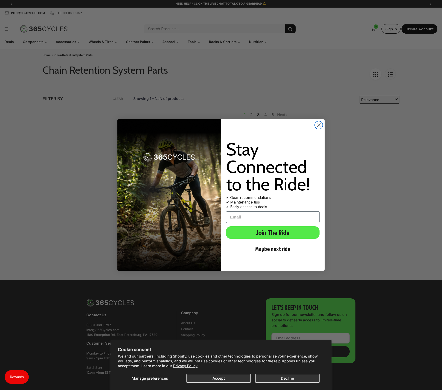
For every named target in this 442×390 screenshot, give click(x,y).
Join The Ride (273, 232)
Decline (287, 378)
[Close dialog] (319, 125)
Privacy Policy (185, 366)
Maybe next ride (272, 249)
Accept (218, 378)
